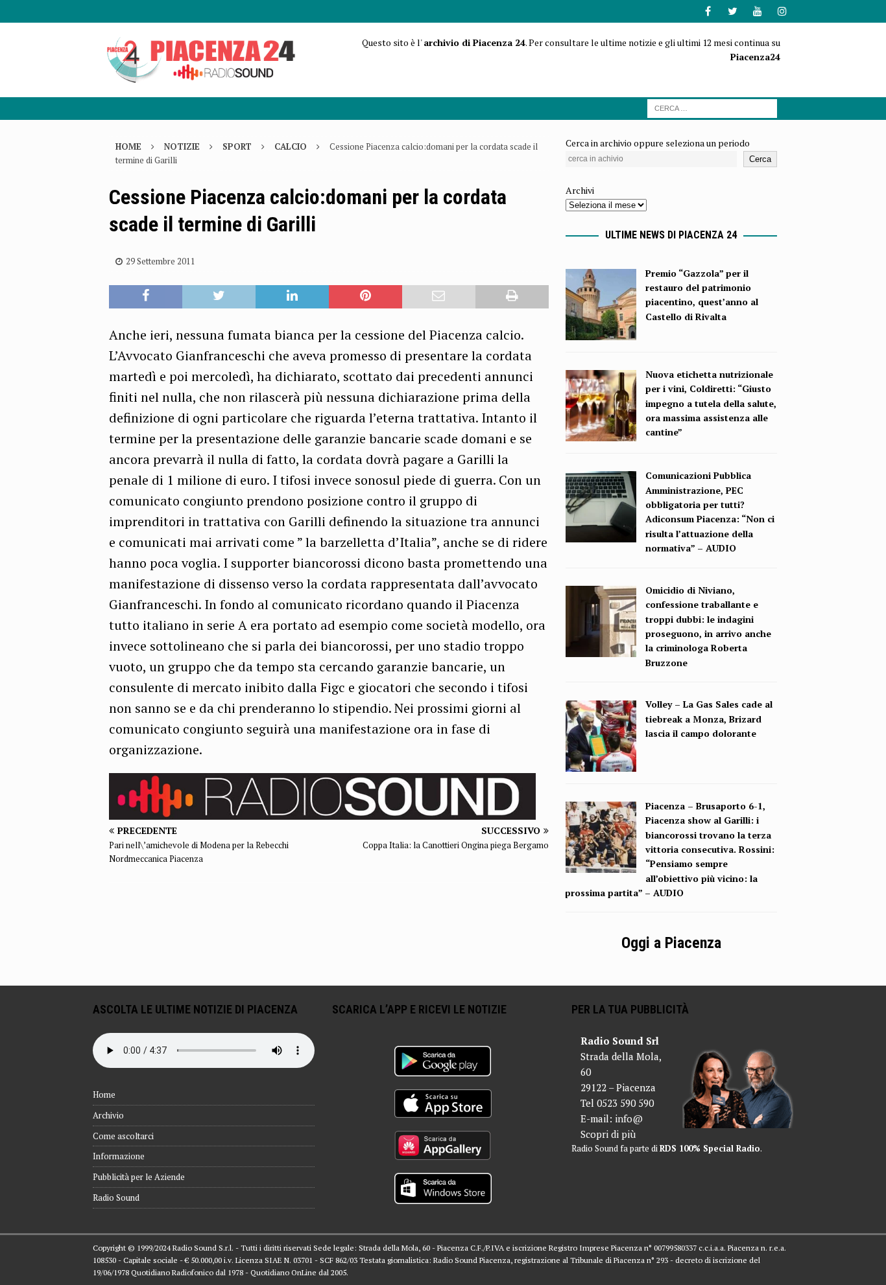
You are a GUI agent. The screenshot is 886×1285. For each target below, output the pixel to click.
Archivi (580, 190)
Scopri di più (608, 1134)
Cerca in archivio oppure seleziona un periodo (658, 143)
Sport (237, 146)
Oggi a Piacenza (671, 943)
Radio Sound (116, 1197)
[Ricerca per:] (712, 107)
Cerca (760, 159)
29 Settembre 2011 (160, 261)
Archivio (108, 1115)
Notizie (182, 146)
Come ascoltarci (123, 1136)
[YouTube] (757, 11)
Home (104, 1094)
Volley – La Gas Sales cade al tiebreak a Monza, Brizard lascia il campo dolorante (708, 718)
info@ (629, 1118)
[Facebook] (708, 11)
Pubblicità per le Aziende (139, 1177)
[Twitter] (732, 11)
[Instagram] (782, 11)
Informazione (119, 1156)
